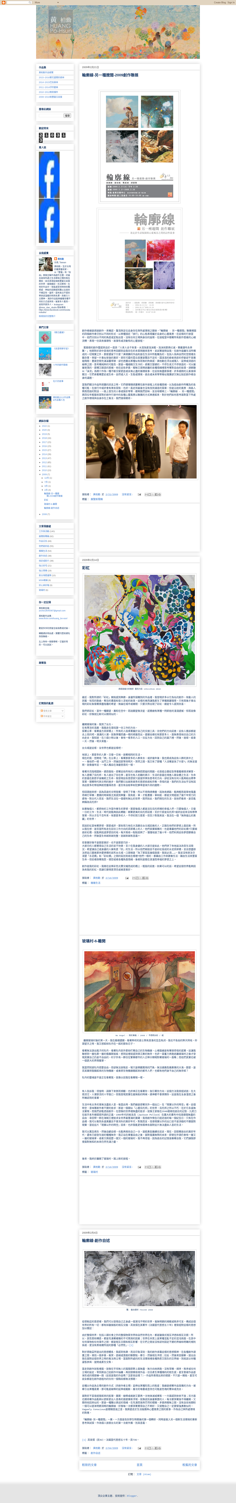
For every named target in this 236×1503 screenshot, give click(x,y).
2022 (44, 426)
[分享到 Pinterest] (159, 494)
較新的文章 (89, 1465)
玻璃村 (94, 1172)
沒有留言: (128, 494)
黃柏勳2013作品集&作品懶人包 (61, 398)
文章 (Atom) (144, 1474)
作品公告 (43, 541)
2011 (44, 466)
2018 (44, 438)
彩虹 (86, 568)
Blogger (132, 1496)
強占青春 (43, 570)
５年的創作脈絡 (60, 365)
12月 (46, 478)
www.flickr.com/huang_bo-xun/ (53, 618)
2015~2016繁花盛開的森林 (51, 77)
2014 (44, 454)
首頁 (140, 1465)
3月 (46, 486)
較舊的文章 (189, 1465)
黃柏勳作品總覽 (46, 72)
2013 (44, 458)
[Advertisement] (140, 527)
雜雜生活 (95, 883)
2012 (44, 462)
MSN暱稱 (43, 580)
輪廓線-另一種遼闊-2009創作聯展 (110, 75)
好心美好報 (44, 585)
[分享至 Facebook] (156, 494)
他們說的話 (44, 546)
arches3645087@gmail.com (52, 610)
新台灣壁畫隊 (45, 575)
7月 (46, 482)
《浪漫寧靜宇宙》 (61, 348)
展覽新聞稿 (97, 499)
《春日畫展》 (59, 332)
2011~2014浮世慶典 (48, 87)
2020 (44, 430)
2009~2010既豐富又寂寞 (50, 97)
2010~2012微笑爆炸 (48, 92)
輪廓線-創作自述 (96, 1240)
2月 (46, 490)
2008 (44, 514)
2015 (44, 450)
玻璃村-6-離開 (94, 941)
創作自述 (95, 1453)
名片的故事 (58, 381)
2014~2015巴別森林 (48, 82)
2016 (44, 446)
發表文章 (47, 711)
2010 (44, 470)
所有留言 (47, 716)
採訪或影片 (44, 561)
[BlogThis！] (149, 494)
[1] (131, 1345)
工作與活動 (44, 531)
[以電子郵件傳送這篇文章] (146, 494)
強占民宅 (43, 565)
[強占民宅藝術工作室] (49, 242)
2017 (44, 442)
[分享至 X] (153, 494)
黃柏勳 (61, 259)
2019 (44, 434)
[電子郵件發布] (139, 494)
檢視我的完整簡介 (47, 316)
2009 (44, 474)
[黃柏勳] (49, 197)
